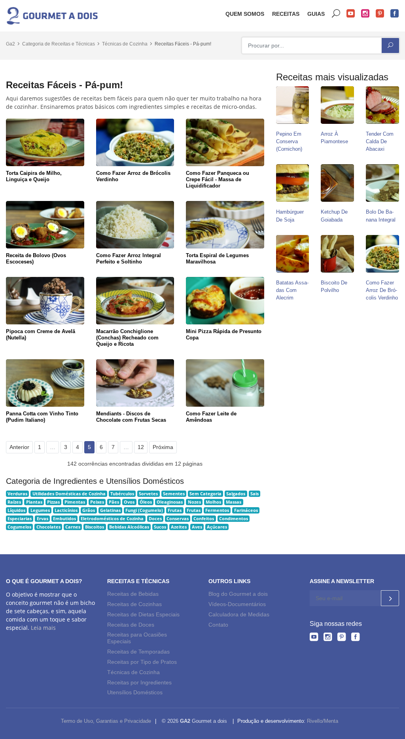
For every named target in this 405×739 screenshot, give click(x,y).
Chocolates (48, 527)
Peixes (97, 502)
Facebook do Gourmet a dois (394, 13)
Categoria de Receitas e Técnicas (58, 44)
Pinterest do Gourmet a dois (380, 13)
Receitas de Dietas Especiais (143, 614)
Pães (114, 502)
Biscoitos (94, 527)
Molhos (213, 502)
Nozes (194, 502)
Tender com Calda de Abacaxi (380, 141)
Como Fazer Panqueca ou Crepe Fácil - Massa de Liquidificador (217, 179)
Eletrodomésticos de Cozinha (112, 518)
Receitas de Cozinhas (134, 604)
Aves (197, 527)
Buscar (336, 13)
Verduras (17, 493)
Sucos (160, 527)
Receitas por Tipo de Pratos (142, 662)
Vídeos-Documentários (237, 604)
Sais (254, 493)
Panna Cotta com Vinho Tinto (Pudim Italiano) (42, 417)
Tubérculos (122, 493)
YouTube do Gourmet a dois (350, 13)
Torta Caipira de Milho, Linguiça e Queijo (34, 176)
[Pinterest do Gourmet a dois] (341, 638)
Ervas (42, 518)
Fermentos (217, 510)
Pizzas (53, 502)
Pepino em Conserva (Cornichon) (289, 141)
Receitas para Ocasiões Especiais (137, 638)
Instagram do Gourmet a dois (365, 13)
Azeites (179, 527)
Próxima (163, 447)
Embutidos (64, 518)
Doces (155, 518)
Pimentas (74, 502)
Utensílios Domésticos (135, 692)
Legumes (40, 510)
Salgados (235, 493)
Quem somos (244, 14)
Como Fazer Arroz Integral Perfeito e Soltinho (128, 258)
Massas (233, 502)
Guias (316, 14)
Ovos (129, 502)
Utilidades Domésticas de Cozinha (69, 493)
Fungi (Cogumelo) (144, 510)
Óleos (146, 502)
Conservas (178, 518)
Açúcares (217, 527)
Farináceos (246, 510)
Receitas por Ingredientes (139, 682)
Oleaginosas (170, 502)
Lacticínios (66, 510)
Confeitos (203, 518)
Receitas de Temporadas (138, 651)
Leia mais (43, 627)
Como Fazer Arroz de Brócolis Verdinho (382, 290)
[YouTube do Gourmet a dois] (314, 638)
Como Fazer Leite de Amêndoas (211, 417)
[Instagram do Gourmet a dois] (328, 638)
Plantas (34, 502)
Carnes (72, 527)
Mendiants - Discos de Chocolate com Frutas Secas (131, 417)
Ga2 (10, 44)
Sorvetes (148, 493)
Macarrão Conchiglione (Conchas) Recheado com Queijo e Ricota (127, 337)
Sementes (174, 493)
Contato (218, 625)
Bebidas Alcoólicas (129, 527)
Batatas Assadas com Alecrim (292, 290)
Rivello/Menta (322, 721)
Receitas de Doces (130, 625)
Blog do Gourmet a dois (238, 594)
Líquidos (16, 510)
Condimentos (233, 518)
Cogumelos (19, 527)
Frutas (175, 510)
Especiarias (20, 518)
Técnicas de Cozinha (125, 44)
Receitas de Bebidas (133, 594)
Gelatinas (110, 510)
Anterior (19, 447)
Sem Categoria (205, 493)
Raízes (14, 502)
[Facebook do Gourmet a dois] (355, 638)
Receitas (285, 14)
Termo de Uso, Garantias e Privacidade (106, 721)
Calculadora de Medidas (238, 614)
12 (141, 447)
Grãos (88, 510)
